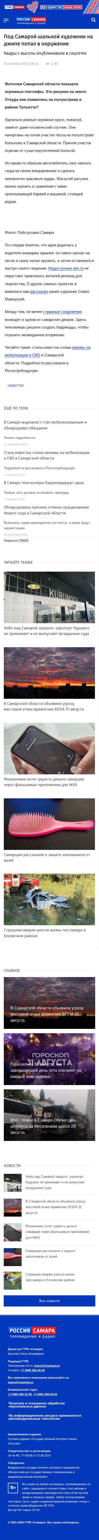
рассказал (39, 291)
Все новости (49, 1301)
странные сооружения (62, 311)
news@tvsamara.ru (47, 1365)
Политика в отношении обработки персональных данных (37, 1405)
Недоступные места (66, 268)
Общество (16, 385)
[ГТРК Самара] (31, 21)
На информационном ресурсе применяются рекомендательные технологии (45, 1417)
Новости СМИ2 (16, 541)
